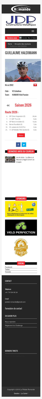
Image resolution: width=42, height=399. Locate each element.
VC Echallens (16, 91)
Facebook (8, 267)
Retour (21, 135)
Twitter (7, 269)
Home (10, 44)
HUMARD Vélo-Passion (20, 94)
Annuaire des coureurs (23, 44)
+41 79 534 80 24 (11, 292)
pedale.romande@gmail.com (15, 302)
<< (8, 105)
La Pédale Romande (27, 389)
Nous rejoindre (10, 322)
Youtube (8, 272)
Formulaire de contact (13, 308)
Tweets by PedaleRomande (15, 356)
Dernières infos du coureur (21, 151)
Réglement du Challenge (14, 325)
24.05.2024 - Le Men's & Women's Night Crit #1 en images (25, 159)
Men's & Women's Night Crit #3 (29, 38)
